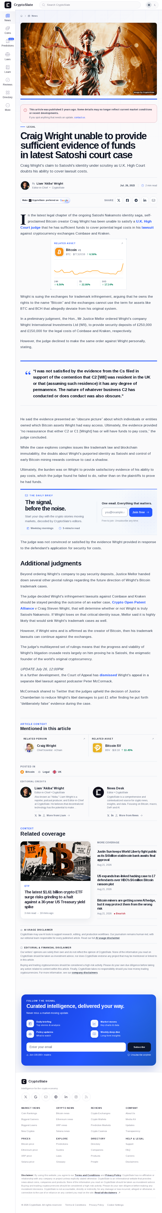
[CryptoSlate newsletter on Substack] (45, 1097)
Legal (31, 127)
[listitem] (27, 772)
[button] (7, 107)
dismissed (108, 675)
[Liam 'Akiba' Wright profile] (25, 792)
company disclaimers (85, 972)
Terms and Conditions (87, 1175)
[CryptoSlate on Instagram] (76, 1097)
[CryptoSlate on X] (25, 1097)
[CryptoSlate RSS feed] (86, 1097)
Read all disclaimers (106, 1192)
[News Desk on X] (108, 815)
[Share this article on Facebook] (127, 200)
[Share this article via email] (153, 200)
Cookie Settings (115, 1205)
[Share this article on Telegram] (136, 200)
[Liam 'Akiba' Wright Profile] (25, 185)
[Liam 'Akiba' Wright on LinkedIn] (40, 815)
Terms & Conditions (75, 1205)
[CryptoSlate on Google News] (35, 1097)
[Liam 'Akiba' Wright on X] (36, 815)
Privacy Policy (113, 1175)
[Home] (21, 15)
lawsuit (148, 227)
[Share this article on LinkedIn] (144, 200)
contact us (79, 117)
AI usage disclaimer (108, 938)
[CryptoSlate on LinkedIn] (66, 1097)
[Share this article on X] (118, 200)
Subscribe (139, 1047)
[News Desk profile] (98, 792)
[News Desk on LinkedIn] (112, 815)
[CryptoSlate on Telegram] (56, 1097)
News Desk (115, 788)
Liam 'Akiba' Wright (50, 183)
